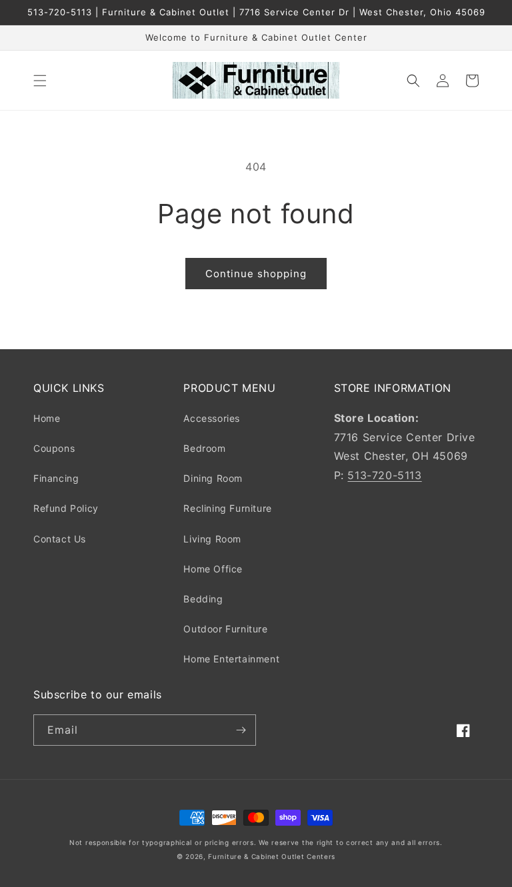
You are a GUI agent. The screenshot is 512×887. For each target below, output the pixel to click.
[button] (40, 80)
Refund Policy (66, 508)
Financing (56, 478)
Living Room (212, 538)
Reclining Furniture (227, 508)
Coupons (54, 448)
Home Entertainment (231, 658)
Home (46, 418)
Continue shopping (256, 273)
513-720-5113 (384, 475)
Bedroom (204, 448)
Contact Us (59, 538)
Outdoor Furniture (225, 628)
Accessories (211, 418)
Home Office (213, 568)
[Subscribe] (240, 730)
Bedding (203, 598)
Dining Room (213, 478)
